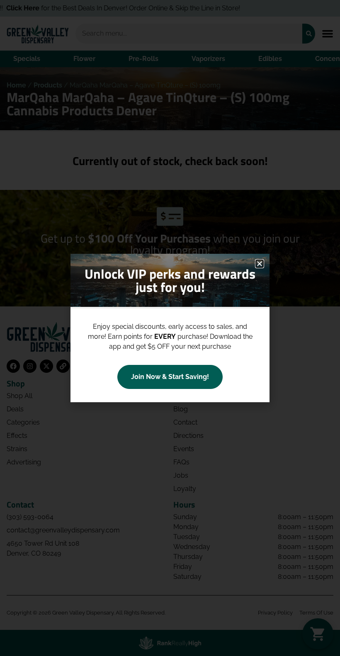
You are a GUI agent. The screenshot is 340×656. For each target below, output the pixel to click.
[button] (259, 263)
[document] (170, 328)
